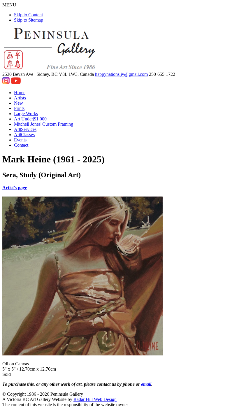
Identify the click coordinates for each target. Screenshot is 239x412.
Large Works (26, 113)
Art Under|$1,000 (30, 118)
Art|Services (25, 129)
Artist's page (14, 187)
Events (20, 139)
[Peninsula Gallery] (50, 68)
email (146, 384)
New (18, 103)
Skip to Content (28, 14)
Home (19, 92)
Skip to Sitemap (28, 19)
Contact (21, 145)
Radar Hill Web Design (95, 399)
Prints (19, 108)
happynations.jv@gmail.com (121, 74)
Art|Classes (24, 134)
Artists (20, 97)
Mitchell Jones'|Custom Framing (43, 124)
